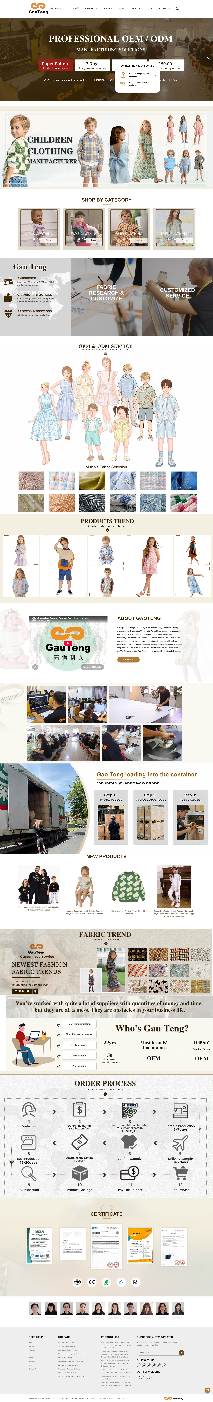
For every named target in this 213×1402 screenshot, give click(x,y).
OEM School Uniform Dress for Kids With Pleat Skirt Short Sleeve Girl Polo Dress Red (116, 1384)
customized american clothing (69, 1369)
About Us (32, 1346)
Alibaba (140, 1377)
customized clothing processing (69, 1365)
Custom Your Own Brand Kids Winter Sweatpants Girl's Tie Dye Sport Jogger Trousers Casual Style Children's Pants (115, 1354)
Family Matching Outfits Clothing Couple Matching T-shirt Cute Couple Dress (39, 908)
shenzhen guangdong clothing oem (71, 1376)
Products (32, 1350)
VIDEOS (136, 8)
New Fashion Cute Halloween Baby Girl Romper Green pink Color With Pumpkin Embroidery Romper (115, 1363)
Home (75, 8)
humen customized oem (67, 1373)
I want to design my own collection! (139, 75)
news (31, 1354)
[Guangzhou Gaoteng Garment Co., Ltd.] (38, 8)
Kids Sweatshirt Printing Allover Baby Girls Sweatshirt (129, 912)
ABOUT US (164, 8)
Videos (31, 1357)
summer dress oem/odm (67, 1346)
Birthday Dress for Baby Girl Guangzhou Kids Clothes (115, 1377)
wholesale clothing (65, 1357)
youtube (148, 1377)
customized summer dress (68, 1350)
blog (30, 1365)
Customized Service (177, 293)
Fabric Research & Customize (106, 293)
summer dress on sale (66, 1342)
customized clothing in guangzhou (70, 1361)
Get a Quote (39, 239)
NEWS (122, 8)
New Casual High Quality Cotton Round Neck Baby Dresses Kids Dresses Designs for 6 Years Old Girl (116, 1345)
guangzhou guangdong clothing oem (71, 1354)
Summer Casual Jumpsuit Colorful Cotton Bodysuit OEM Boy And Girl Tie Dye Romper (84, 912)
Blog (149, 8)
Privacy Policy (96, 1398)
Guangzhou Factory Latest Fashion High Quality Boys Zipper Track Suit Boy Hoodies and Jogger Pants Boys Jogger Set (174, 913)
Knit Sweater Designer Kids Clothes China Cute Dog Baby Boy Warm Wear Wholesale (116, 1371)
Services (32, 1361)
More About (128, 659)
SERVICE (108, 8)
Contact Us (32, 1369)
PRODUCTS (91, 8)
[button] (208, 59)
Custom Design (35, 293)
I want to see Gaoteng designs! (138, 83)
